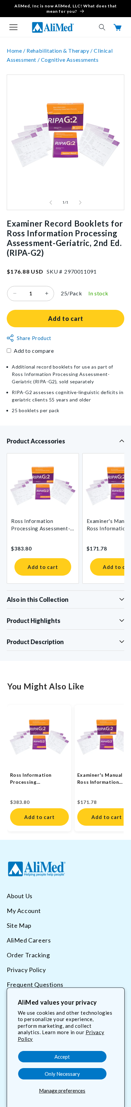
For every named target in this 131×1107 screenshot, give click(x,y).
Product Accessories (36, 441)
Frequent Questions (35, 984)
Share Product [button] (34, 338)
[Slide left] (50, 202)
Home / (17, 50)
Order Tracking (28, 955)
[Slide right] (80, 202)
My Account (24, 910)
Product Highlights (33, 620)
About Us (20, 896)
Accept (62, 1057)
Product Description (35, 641)
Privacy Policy (26, 969)
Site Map (19, 925)
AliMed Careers (29, 940)
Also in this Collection (38, 599)
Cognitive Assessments (70, 59)
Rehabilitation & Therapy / (60, 50)
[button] (13, 27)
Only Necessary (62, 1074)
